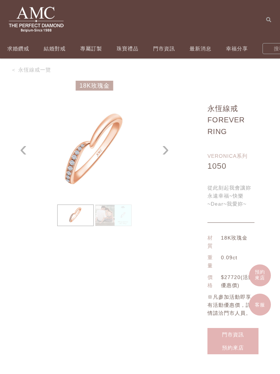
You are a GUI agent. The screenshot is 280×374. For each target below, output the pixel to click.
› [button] (166, 149)
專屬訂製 (91, 48)
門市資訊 (164, 48)
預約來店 (233, 348)
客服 (260, 305)
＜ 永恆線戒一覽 (31, 70)
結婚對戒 (55, 48)
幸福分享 (237, 48)
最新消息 (200, 48)
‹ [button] (23, 149)
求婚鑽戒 (18, 48)
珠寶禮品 (128, 48)
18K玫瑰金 (94, 86)
